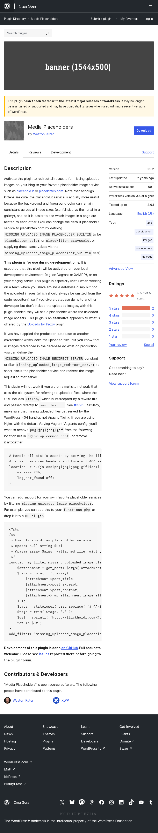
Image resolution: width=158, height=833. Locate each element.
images (147, 240)
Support (148, 152)
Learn (85, 727)
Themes (49, 734)
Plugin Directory (15, 18)
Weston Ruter (43, 134)
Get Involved (129, 727)
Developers (89, 741)
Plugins (48, 741)
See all (149, 345)
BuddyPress (15, 784)
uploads (147, 256)
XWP (65, 700)
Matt (10, 769)
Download (144, 130)
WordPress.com (18, 762)
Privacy (9, 748)
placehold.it (25, 191)
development (144, 231)
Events (125, 734)
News (8, 734)
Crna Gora (21, 802)
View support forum (124, 383)
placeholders (144, 248)
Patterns (49, 748)
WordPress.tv (93, 748)
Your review (118, 345)
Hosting (10, 741)
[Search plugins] (48, 33)
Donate (127, 741)
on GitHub (69, 648)
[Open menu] (151, 6)
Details (13, 152)
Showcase (50, 727)
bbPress (12, 777)
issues (44, 654)
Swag (126, 748)
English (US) (145, 213)
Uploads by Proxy (41, 324)
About (8, 727)
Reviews (34, 152)
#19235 (79, 405)
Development (61, 152)
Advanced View (121, 268)
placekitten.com (51, 191)
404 (149, 223)
